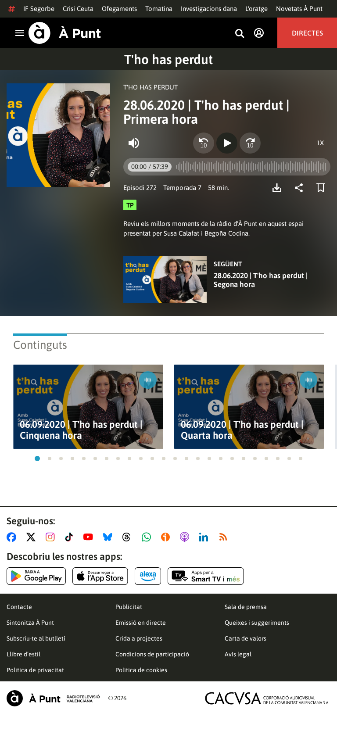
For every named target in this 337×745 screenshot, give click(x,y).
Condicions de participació (152, 654)
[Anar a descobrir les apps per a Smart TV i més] (206, 576)
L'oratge (256, 8)
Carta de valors (245, 638)
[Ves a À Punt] (65, 33)
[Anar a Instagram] (52, 537)
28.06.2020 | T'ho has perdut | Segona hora (261, 280)
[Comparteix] (301, 187)
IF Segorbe (38, 8)
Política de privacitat (35, 669)
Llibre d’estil (23, 654)
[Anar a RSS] (225, 537)
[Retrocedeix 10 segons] (203, 143)
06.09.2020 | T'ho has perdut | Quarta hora (242, 430)
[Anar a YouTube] (90, 537)
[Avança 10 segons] (250, 143)
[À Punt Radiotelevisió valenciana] (53, 698)
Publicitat (128, 606)
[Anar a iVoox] (167, 537)
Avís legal (238, 654)
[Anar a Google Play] (36, 576)
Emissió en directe (140, 622)
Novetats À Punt (299, 8)
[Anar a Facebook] (13, 537)
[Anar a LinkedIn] (205, 537)
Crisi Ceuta (78, 8)
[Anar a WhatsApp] (148, 537)
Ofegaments (119, 8)
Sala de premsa (246, 606)
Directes (307, 33)
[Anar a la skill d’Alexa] (148, 576)
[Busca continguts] (239, 34)
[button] (37, 458)
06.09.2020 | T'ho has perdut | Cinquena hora (81, 430)
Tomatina (158, 8)
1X (320, 143)
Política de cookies (141, 669)
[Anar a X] (32, 537)
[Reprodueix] (226, 143)
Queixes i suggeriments (257, 622)
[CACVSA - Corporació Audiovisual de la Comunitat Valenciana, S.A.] (267, 698)
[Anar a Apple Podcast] (186, 537)
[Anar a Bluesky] (109, 537)
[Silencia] (133, 143)
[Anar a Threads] (128, 537)
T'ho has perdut (168, 59)
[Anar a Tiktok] (71, 537)
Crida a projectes (138, 638)
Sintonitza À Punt (30, 622)
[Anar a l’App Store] (100, 576)
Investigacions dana (209, 8)
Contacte (19, 606)
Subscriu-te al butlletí (36, 638)
